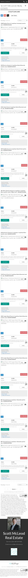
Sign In (2, 1)
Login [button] (13, 15)
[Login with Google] (5, 16)
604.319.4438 (4, 59)
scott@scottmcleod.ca (5, 60)
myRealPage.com (14, 564)
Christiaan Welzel (10, 566)
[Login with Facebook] (2, 16)
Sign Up (8, 1)
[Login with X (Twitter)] (8, 16)
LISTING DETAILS (5, 53)
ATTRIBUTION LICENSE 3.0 (21, 566)
